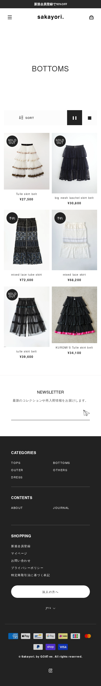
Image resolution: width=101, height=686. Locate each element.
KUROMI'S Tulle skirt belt (74, 347)
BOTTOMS (61, 463)
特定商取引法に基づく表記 (30, 575)
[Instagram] (51, 671)
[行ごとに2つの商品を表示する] (74, 117)
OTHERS (60, 470)
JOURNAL (61, 508)
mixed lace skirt (74, 274)
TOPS (15, 463)
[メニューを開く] (9, 17)
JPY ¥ (48, 608)
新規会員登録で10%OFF (50, 4)
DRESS (17, 477)
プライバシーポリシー (27, 568)
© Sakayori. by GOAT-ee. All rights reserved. (51, 656)
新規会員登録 (21, 546)
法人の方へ (50, 592)
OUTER (17, 470)
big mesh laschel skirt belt (74, 198)
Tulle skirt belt (26, 194)
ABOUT (17, 508)
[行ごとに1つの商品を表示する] (89, 117)
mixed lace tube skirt (26, 274)
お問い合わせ (21, 560)
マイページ (19, 553)
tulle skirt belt (26, 351)
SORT (29, 118)
